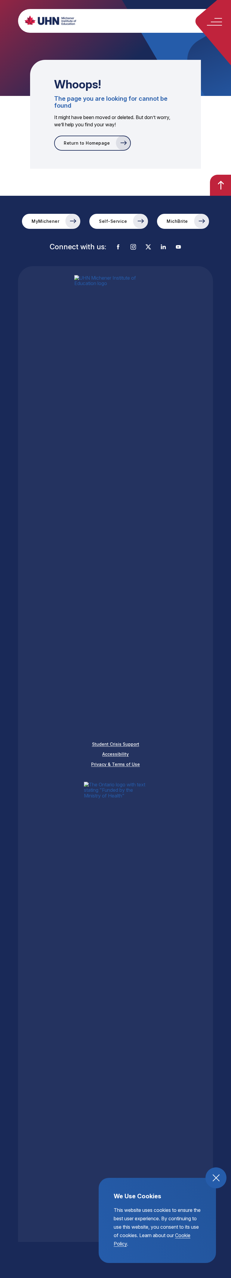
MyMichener (45, 221)
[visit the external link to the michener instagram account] (133, 247)
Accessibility (115, 754)
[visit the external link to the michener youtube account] (178, 247)
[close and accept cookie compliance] (215, 1177)
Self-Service (113, 221)
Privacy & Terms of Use (115, 764)
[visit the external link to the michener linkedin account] (163, 247)
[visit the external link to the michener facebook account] (118, 247)
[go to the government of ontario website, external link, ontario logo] (115, 1007)
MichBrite (177, 221)
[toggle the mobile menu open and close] (214, 22)
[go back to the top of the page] (220, 185)
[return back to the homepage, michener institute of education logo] (126, 20)
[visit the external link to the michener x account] (148, 247)
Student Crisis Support (115, 744)
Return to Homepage (87, 143)
